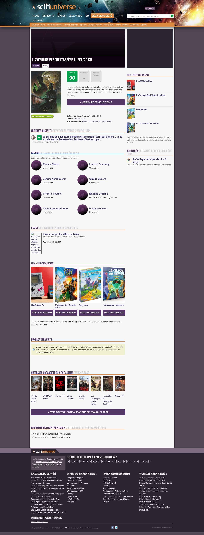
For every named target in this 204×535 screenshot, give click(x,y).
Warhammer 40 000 (75, 491)
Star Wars (71, 485)
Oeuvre (36, 66)
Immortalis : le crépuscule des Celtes (107, 399)
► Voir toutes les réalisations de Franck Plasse (78, 411)
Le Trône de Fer (73, 499)
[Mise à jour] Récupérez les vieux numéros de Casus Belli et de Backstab (47, 503)
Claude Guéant (97, 179)
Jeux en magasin (71, 24)
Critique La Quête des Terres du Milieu (154, 507)
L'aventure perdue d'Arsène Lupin (61, 234)
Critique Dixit (144, 509)
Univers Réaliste (106, 121)
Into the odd (60, 395)
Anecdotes (134, 24)
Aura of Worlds (109, 488)
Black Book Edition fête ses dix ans (45, 509)
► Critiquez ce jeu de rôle (96, 102)
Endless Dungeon (110, 477)
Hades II (106, 485)
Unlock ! (70, 493)
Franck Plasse (51, 164)
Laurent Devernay (99, 164)
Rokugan (70, 501)
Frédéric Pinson (98, 208)
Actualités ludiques (54, 24)
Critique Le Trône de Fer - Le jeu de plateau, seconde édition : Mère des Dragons (153, 491)
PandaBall (107, 480)
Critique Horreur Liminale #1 (150, 499)
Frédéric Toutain (52, 193)
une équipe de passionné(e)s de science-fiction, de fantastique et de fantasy (47, 464)
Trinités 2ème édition (34, 398)
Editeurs (125, 24)
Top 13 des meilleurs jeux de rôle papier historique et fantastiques (47, 495)
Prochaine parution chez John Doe (45, 499)
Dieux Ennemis (70, 397)
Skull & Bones (82, 397)
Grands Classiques (90, 121)
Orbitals (106, 501)
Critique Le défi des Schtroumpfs (152, 477)
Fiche (45, 66)
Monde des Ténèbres (75, 488)
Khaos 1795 (120, 395)
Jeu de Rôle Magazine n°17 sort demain (47, 485)
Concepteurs (108, 24)
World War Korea (47, 397)
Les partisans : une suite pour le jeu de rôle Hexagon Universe (46, 481)
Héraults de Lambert (39, 521)
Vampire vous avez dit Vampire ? (44, 477)
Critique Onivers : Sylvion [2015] (152, 480)
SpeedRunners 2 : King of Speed (116, 499)
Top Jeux (83, 24)
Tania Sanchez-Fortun (55, 208)
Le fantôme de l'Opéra (112, 493)
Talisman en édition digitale (42, 507)
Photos (118, 24)
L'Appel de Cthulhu (74, 480)
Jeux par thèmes (95, 24)
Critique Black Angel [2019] (150, 496)
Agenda (144, 24)
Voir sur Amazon (42, 312)
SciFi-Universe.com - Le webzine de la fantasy (54, 7)
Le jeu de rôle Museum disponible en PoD (48, 512)
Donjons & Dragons (75, 477)
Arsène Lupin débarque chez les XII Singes (150, 161)
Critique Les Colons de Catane (151, 504)
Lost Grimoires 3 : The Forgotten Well (118, 496)
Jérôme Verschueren (54, 179)
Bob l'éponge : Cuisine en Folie (115, 491)
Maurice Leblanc (98, 193)
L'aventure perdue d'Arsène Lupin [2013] (62, 60)
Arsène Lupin (80, 118)
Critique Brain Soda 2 (147, 501)
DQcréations (69, 528)
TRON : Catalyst (109, 483)
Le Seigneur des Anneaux (77, 483)
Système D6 (72, 496)
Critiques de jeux (39, 24)
